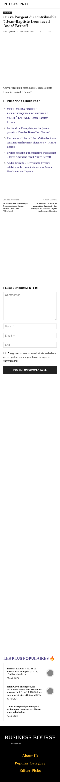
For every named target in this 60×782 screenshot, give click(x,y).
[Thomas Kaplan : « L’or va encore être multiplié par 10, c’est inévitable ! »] (50, 673)
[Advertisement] (30, 248)
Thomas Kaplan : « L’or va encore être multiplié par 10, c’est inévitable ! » (22, 671)
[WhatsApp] (40, 39)
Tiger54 (11, 31)
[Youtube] (47, 747)
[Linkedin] (47, 39)
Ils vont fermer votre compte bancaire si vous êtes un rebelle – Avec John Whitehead (15, 207)
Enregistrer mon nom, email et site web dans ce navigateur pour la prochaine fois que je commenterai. (29, 357)
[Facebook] (17, 39)
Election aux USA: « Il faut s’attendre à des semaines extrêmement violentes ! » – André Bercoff (31, 142)
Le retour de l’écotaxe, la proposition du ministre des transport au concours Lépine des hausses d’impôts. (44, 207)
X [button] (58, 768)
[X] (25, 39)
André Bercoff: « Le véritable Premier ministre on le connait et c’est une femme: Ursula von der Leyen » (30, 167)
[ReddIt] (55, 39)
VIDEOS (7, 13)
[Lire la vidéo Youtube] (30, 64)
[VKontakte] (41, 747)
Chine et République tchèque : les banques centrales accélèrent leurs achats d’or (24, 709)
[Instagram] (29, 747)
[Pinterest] (32, 39)
